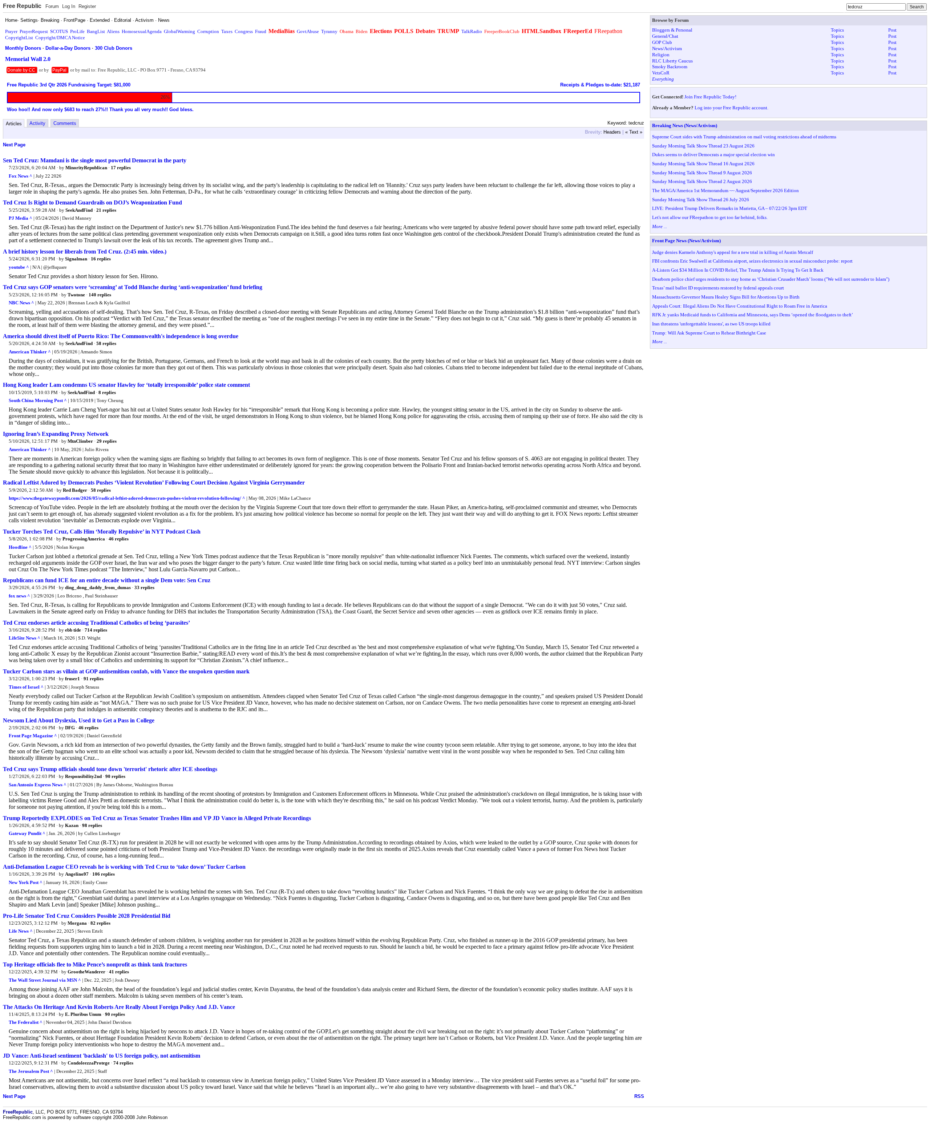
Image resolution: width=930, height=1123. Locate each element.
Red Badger (75, 490)
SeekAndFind (79, 210)
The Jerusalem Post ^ (31, 1071)
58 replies (106, 343)
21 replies (106, 210)
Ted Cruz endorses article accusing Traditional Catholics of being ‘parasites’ (96, 623)
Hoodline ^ (20, 547)
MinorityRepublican (86, 167)
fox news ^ (19, 596)
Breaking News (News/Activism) (684, 125)
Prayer (11, 31)
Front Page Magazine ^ (33, 735)
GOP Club (662, 42)
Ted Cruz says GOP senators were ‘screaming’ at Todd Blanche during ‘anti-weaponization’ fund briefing (132, 287)
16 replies (101, 259)
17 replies (121, 167)
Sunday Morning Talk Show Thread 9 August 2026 (702, 172)
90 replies (115, 776)
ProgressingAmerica (83, 539)
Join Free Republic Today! (710, 97)
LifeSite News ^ (24, 638)
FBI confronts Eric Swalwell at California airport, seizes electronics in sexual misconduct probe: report (752, 261)
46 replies (119, 539)
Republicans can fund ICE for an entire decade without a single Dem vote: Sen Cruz (106, 580)
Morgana (77, 923)
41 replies (119, 971)
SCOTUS (59, 31)
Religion (661, 54)
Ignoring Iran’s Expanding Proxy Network (56, 434)
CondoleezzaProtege (89, 1063)
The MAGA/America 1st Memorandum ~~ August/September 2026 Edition (725, 190)
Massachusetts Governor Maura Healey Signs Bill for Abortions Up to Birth (726, 297)
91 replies (94, 678)
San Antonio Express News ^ (37, 784)
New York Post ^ (26, 882)
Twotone (76, 294)
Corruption (208, 31)
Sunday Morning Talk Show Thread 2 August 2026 (702, 181)
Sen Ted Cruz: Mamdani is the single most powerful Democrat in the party (94, 160)
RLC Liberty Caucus (672, 61)
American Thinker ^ (30, 351)
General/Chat (665, 36)
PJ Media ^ (20, 218)
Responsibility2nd (83, 776)
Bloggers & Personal (672, 30)
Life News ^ (21, 931)
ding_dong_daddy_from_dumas (98, 587)
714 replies (96, 630)
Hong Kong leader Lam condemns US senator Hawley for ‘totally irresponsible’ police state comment (126, 385)
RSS (639, 1096)
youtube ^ (19, 267)
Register (87, 6)
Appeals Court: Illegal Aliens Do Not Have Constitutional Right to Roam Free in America (739, 306)
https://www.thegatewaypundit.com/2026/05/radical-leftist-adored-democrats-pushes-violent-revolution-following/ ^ (127, 498)
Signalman (76, 259)
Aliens (113, 31)
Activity (37, 123)
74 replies (123, 1063)
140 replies (100, 294)
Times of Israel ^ (26, 687)
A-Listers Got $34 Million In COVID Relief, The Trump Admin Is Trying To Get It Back (738, 270)
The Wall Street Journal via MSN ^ (45, 980)
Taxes (226, 31)
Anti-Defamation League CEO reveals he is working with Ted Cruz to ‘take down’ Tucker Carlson (124, 867)
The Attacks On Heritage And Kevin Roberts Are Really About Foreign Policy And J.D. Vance (119, 1007)
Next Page (14, 144)
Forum (52, 6)
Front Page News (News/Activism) (686, 240)
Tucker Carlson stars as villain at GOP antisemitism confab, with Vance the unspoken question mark (126, 671)
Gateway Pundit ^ (27, 833)
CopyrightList (19, 37)
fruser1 (72, 678)
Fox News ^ (20, 176)
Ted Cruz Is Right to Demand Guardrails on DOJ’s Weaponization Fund (92, 202)
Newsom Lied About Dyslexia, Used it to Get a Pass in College (78, 720)
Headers (612, 132)
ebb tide (73, 630)
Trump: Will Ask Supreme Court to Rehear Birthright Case (709, 333)
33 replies (144, 587)
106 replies (103, 874)
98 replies (92, 825)
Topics (837, 30)
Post (892, 30)
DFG (70, 727)
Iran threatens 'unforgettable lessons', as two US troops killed (711, 324)
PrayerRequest (34, 31)
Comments (64, 123)
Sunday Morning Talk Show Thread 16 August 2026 (703, 163)
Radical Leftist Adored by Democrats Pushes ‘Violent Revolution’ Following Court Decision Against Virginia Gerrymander (154, 482)
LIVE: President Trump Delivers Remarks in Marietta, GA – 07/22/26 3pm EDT (729, 208)
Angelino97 (77, 874)
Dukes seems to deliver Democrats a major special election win (713, 154)
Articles (14, 123)
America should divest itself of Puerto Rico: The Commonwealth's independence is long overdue (120, 336)
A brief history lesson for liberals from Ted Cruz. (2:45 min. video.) (84, 251)
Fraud (260, 31)
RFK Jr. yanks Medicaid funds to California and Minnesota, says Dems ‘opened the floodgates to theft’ (752, 314)
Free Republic (22, 6)
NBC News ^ (21, 302)
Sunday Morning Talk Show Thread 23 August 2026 (703, 146)
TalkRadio (471, 31)
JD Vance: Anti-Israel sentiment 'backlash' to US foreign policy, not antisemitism (101, 1056)
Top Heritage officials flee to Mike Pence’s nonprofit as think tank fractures (95, 964)
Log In (68, 6)
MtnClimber (80, 441)
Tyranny (329, 31)
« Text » (633, 132)
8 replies (107, 392)
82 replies (100, 923)
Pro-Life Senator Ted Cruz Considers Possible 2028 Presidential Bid (86, 916)
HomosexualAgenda (142, 31)
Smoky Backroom (669, 66)
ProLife (77, 31)
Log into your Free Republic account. (731, 107)
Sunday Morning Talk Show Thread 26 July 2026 (700, 199)
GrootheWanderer (86, 971)
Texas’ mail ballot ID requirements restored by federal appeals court (718, 288)
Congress (244, 31)
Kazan (71, 825)
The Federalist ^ (26, 1022)
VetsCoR (661, 73)
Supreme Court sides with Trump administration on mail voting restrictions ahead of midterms (744, 136)
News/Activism (667, 48)
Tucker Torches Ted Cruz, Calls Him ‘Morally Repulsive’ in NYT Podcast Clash (102, 531)
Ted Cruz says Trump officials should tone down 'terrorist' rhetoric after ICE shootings (110, 769)
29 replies (107, 441)
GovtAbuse (308, 31)
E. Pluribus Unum (83, 1014)
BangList (96, 31)
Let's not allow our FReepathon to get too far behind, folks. (710, 217)
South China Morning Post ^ (38, 400)
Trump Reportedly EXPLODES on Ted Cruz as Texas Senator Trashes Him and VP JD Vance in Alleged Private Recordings (157, 818)
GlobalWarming (179, 31)
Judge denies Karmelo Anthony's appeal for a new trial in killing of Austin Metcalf (732, 252)
